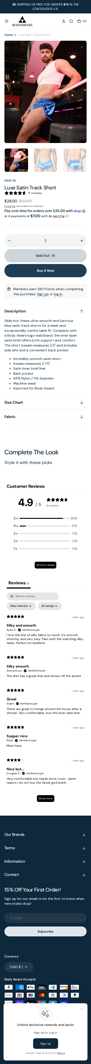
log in (58, 294)
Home (8, 35)
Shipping (9, 206)
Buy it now (45, 270)
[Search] (71, 21)
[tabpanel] (45, 699)
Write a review (45, 565)
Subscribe (46, 931)
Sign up (43, 294)
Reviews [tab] (18, 583)
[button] (6, 21)
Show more (46, 798)
